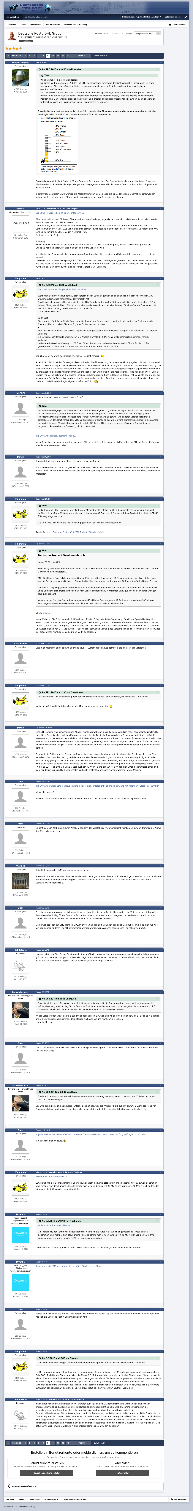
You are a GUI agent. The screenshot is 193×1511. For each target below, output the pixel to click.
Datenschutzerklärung (25, 1506)
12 (63, 56)
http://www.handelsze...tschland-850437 (56, 435)
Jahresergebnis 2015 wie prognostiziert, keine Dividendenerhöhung (69, 1266)
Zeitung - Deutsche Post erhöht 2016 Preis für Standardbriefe (73, 532)
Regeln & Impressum (37, 17)
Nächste (81, 56)
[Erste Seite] (8, 56)
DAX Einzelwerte (59, 37)
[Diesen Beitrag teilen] (160, 62)
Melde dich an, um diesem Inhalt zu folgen (114, 33)
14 (73, 56)
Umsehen (14, 17)
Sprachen (8, 1506)
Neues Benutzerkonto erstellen (46, 1473)
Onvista (47, 613)
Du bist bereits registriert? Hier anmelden (141, 17)
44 (158, 34)
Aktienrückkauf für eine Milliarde (51, 1176)
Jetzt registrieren (172, 17)
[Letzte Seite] (89, 56)
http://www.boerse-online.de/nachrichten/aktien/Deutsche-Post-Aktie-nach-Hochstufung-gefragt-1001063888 (91, 1134)
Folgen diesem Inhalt (144, 33)
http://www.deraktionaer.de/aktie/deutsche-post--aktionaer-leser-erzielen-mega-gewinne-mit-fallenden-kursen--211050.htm (97, 785)
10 (53, 56)
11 (58, 56)
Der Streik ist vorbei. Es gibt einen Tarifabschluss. (60, 213)
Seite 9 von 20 (100, 56)
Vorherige (16, 56)
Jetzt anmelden (122, 1473)
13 (68, 56)
